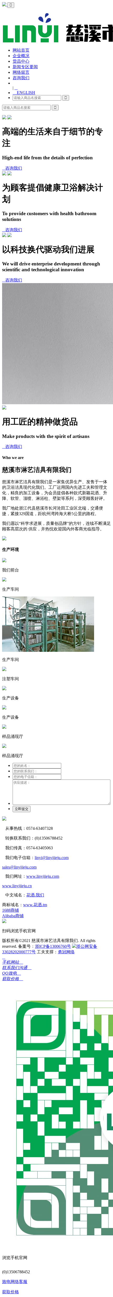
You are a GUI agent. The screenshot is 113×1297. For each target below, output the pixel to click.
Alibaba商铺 (13, 916)
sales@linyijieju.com (19, 867)
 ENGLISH (24, 92)
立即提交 (21, 809)
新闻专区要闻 (25, 67)
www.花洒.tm (35, 905)
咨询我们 (21, 78)
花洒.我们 (35, 895)
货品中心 (21, 61)
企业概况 (21, 55)
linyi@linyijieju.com (52, 857)
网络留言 (21, 72)
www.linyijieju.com (42, 876)
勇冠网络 (66, 952)
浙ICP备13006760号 (53, 946)
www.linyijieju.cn (17, 886)
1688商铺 (10, 910)
